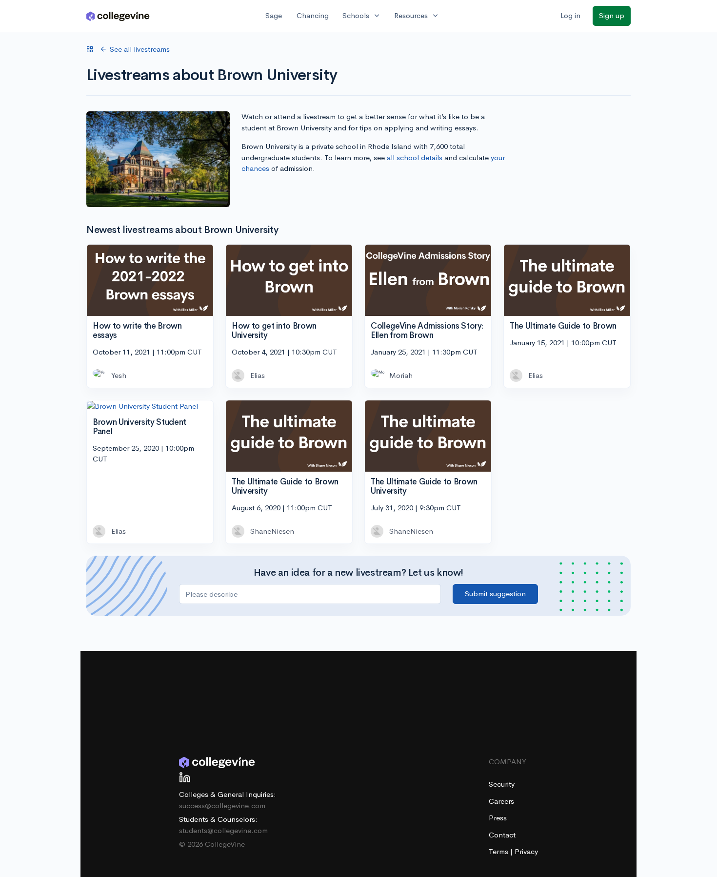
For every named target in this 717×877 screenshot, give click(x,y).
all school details (414, 157)
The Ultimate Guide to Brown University (285, 486)
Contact (502, 834)
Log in (570, 15)
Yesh (118, 375)
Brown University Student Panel (139, 427)
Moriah (401, 375)
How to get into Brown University (274, 330)
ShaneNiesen (272, 531)
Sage (273, 15)
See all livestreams (140, 49)
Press (498, 817)
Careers (501, 801)
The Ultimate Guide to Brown (563, 326)
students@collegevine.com (223, 830)
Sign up (611, 15)
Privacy (526, 851)
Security (502, 784)
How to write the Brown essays (137, 330)
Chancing (313, 15)
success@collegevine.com (222, 805)
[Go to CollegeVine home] (118, 15)
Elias (257, 375)
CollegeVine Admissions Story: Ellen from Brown (427, 330)
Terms (499, 851)
